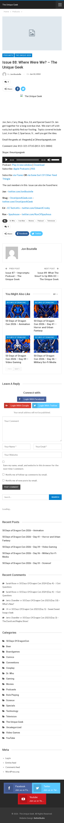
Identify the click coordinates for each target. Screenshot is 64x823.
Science (10, 700)
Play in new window (22, 164)
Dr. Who (12, 221)
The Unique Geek (10, 4)
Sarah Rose (11, 583)
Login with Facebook (34, 399)
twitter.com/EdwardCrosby (36, 207)
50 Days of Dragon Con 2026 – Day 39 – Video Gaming (29, 547)
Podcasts (8, 55)
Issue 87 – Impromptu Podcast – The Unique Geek (17, 276)
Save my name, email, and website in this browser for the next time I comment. (31, 467)
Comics (10, 657)
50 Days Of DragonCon (18, 303)
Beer (8, 646)
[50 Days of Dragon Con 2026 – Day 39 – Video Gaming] (18, 344)
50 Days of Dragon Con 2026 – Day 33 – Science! (26, 563)
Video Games (13, 732)
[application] (32, 160)
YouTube (10, 738)
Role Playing (12, 695)
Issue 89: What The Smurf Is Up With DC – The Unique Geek (46, 276)
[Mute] (48, 159)
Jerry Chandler (12, 600)
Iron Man (21, 221)
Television (51, 221)
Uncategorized (13, 727)
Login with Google (20, 405)
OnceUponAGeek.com (21, 197)
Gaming (10, 678)
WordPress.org (12, 771)
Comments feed (12, 767)
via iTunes (18, 175)
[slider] (55, 159)
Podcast (41, 221)
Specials (10, 705)
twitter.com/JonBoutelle (20, 191)
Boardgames (13, 651)
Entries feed (10, 762)
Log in (8, 758)
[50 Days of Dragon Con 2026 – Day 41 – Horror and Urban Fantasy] (46, 309)
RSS (33, 168)
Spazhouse (14, 214)
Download (39, 164)
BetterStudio (39, 818)
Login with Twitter (48, 405)
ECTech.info (13, 207)
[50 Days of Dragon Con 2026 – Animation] (18, 309)
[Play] (6, 159)
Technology (12, 711)
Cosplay (10, 668)
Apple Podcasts (21, 168)
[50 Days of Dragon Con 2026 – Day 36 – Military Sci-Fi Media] (46, 344)
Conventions (12, 662)
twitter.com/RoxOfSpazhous (36, 214)
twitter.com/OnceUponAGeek (17, 201)
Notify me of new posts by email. (21, 480)
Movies (31, 221)
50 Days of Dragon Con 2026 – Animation (23, 530)
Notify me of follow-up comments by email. (26, 474)
